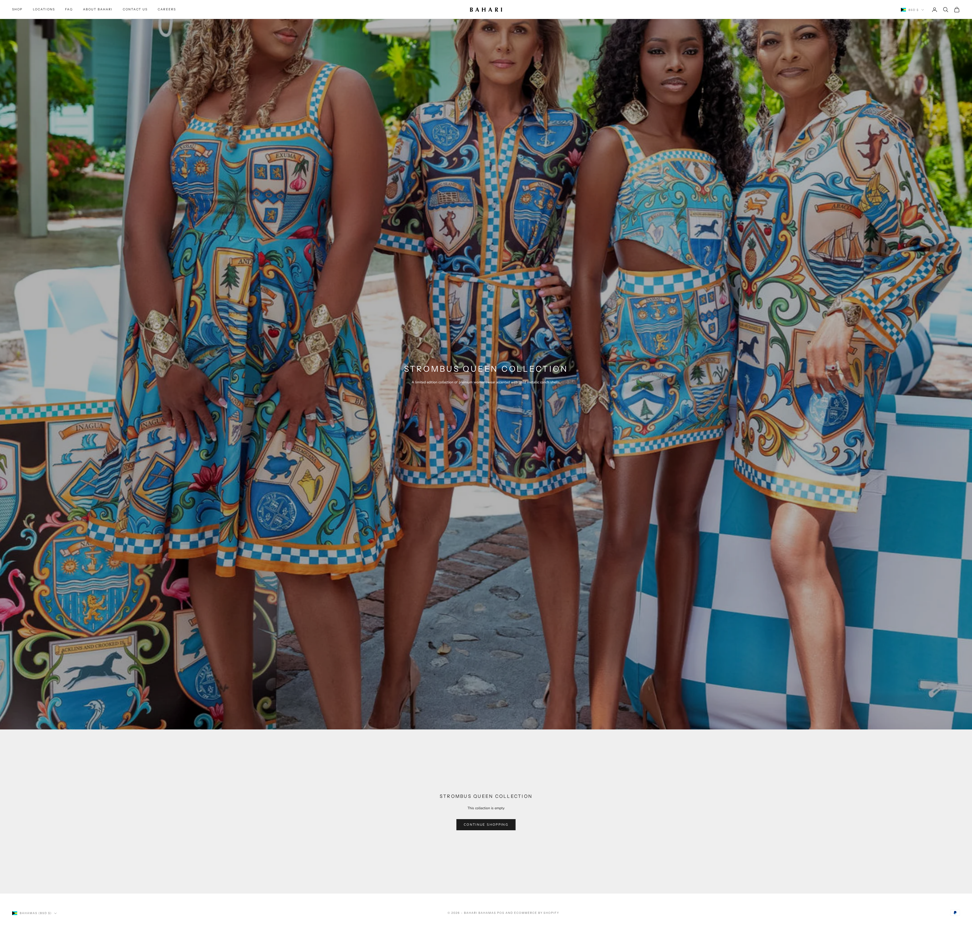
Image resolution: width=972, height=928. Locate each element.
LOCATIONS (44, 9)
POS (500, 913)
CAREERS (167, 9)
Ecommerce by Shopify (536, 913)
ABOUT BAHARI (98, 9)
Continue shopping (486, 824)
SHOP (17, 9)
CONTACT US (135, 9)
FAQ (69, 9)
